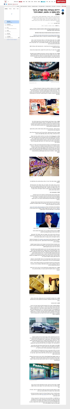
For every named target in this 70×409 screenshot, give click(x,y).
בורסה (53, 25)
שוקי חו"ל (53, 6)
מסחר (42, 25)
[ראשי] (61, 1)
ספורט (29, 1)
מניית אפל (55, 400)
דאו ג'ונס (43, 32)
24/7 (54, 1)
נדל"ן (47, 1)
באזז (52, 1)
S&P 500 (36, 32)
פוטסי (46, 32)
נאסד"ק (40, 32)
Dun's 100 (16, 1)
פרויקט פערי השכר (23, 6)
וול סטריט (46, 25)
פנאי (26, 1)
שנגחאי (56, 32)
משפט (39, 1)
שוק (49, 1)
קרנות (18, 6)
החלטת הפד (44, 394)
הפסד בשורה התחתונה (44, 239)
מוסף (24, 1)
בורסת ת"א (58, 6)
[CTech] (20, 1)
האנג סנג (53, 32)
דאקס (50, 32)
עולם (32, 1)
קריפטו (29, 6)
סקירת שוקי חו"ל (41, 6)
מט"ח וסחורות (48, 6)
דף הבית (65, 4)
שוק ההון (35, 1)
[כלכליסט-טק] (43, 1)
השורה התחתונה (34, 6)
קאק (48, 32)
